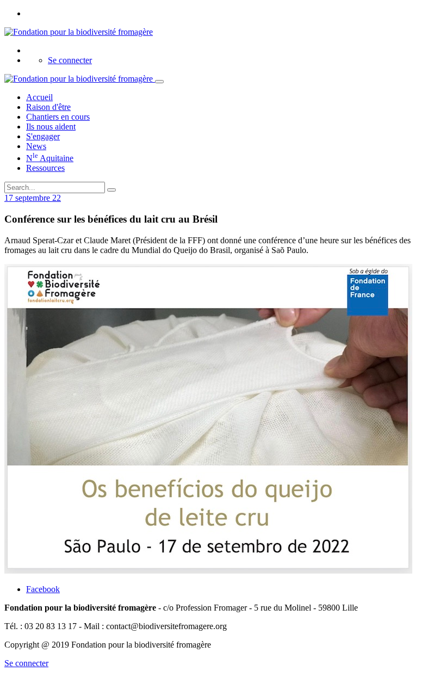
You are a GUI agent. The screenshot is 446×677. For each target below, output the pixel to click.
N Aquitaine (49, 158)
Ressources (45, 168)
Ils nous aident (51, 126)
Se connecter (70, 60)
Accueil (39, 97)
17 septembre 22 (32, 197)
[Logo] (78, 31)
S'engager (43, 136)
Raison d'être (48, 107)
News (36, 146)
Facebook (43, 589)
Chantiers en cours (58, 116)
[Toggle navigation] (159, 81)
